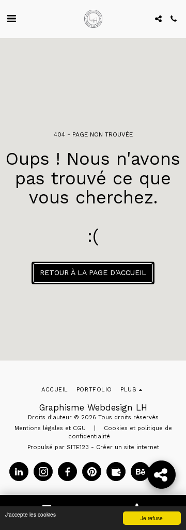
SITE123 (78, 447)
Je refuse (152, 518)
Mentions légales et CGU (50, 428)
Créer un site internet (127, 447)
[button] (11, 18)
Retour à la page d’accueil (93, 272)
